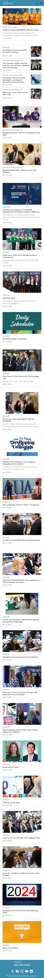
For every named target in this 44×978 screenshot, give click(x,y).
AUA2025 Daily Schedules (15, 339)
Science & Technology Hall (12, 61)
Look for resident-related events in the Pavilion (21, 874)
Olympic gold (9, 298)
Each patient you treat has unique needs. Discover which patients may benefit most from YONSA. (21, 217)
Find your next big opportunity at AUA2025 (18, 420)
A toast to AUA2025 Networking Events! (21, 540)
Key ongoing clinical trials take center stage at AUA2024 (20, 731)
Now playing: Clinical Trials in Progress (21, 505)
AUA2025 (6, 252)
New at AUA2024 (10, 948)
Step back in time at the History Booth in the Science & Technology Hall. (20, 468)
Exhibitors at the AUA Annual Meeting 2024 (20, 911)
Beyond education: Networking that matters (19, 171)
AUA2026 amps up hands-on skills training (15, 51)
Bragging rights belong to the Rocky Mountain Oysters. (21, 261)
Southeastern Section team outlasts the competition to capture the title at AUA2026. (20, 34)
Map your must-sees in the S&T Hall (15, 93)
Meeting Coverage (10, 27)
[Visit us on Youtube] (26, 971)
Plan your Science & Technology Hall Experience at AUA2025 (20, 693)
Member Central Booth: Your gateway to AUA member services (22, 581)
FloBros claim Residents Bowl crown (21, 30)
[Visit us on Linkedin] (31, 971)
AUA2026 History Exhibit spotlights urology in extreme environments (14, 80)
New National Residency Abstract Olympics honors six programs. (20, 302)
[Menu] (41, 3)
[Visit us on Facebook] (17, 971)
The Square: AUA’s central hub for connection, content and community (16, 65)
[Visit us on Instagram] (22, 971)
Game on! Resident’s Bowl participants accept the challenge (21, 621)
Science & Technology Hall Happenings (21, 838)
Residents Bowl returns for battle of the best (21, 134)
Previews (6, 47)
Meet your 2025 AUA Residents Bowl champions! (20, 256)
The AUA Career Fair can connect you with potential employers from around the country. (20, 425)
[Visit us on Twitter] (12, 971)
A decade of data (10, 767)
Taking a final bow (11, 802)
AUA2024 (6, 727)
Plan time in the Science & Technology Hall (21, 377)
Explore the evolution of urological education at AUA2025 (19, 463)
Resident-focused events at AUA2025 (20, 657)
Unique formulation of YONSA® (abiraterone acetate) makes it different (21, 211)
